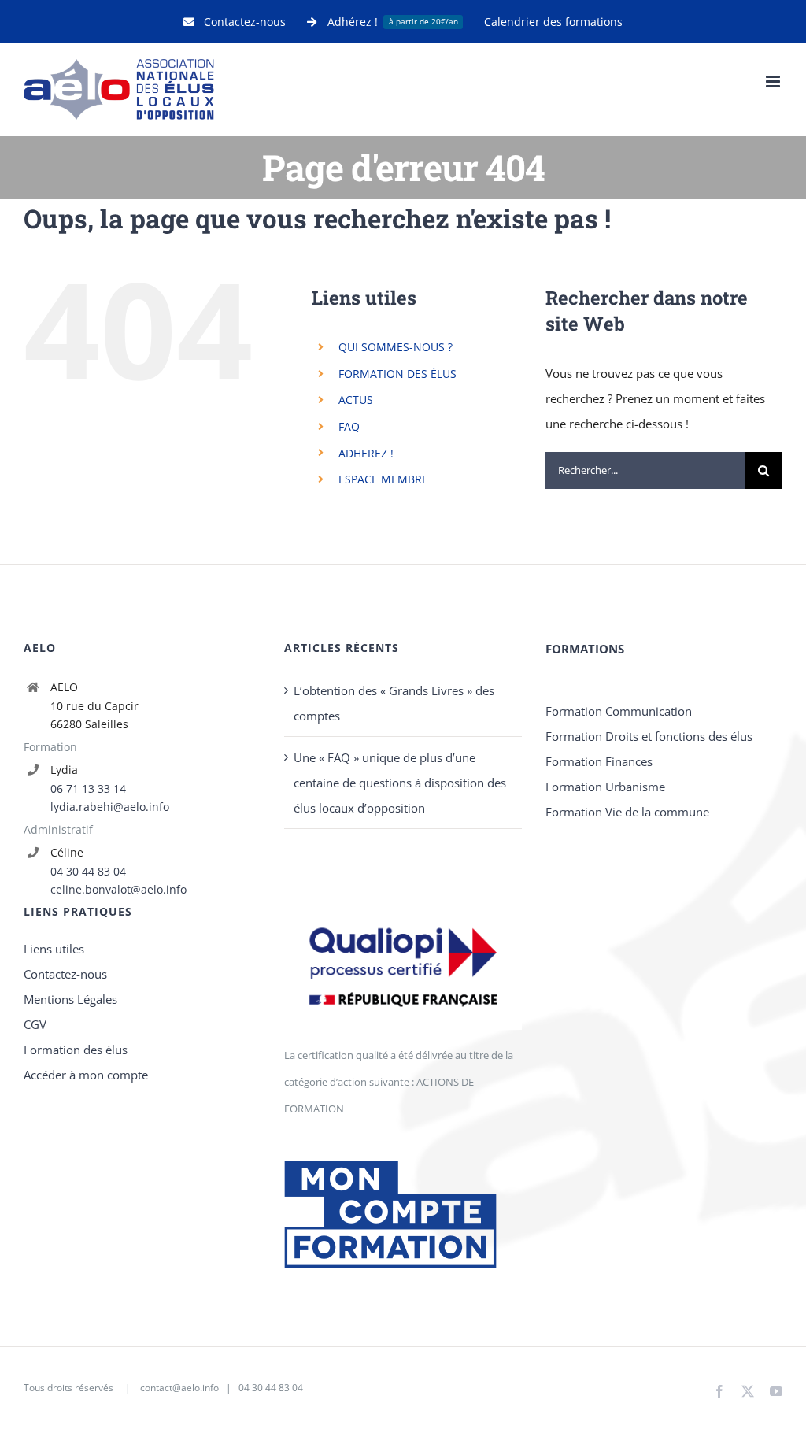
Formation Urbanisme (605, 786)
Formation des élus (76, 1049)
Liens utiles (54, 949)
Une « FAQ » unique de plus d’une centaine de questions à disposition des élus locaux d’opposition (400, 783)
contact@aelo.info (179, 1387)
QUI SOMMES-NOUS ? (395, 346)
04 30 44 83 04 (88, 871)
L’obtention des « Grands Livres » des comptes (394, 703)
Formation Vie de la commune (627, 812)
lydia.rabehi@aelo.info (109, 806)
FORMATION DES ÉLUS (397, 373)
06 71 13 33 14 (88, 788)
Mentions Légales (70, 999)
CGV (35, 1024)
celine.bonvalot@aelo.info (118, 889)
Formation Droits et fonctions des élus (648, 736)
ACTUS (355, 399)
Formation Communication (618, 711)
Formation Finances (599, 761)
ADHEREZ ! (366, 453)
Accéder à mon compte (86, 1075)
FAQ (349, 426)
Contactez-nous (65, 974)
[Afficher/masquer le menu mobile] (774, 81)
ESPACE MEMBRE (383, 479)
